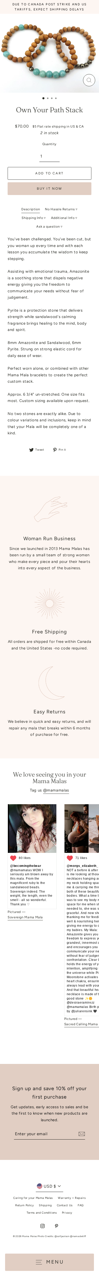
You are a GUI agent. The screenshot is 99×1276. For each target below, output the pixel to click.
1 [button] (43, 98)
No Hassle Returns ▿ (61, 209)
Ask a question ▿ (49, 226)
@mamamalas (56, 790)
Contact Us (65, 1205)
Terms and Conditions (42, 1212)
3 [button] (52, 99)
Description (30, 209)
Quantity (49, 144)
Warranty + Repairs (72, 1198)
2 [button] (48, 99)
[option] (49, 53)
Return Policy (24, 1205)
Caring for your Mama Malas (33, 1198)
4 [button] (56, 99)
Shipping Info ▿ (34, 218)
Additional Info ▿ (64, 218)
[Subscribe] (81, 1134)
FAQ (81, 1205)
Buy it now (49, 188)
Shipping (45, 1205)
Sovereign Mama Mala (25, 917)
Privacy (67, 1212)
